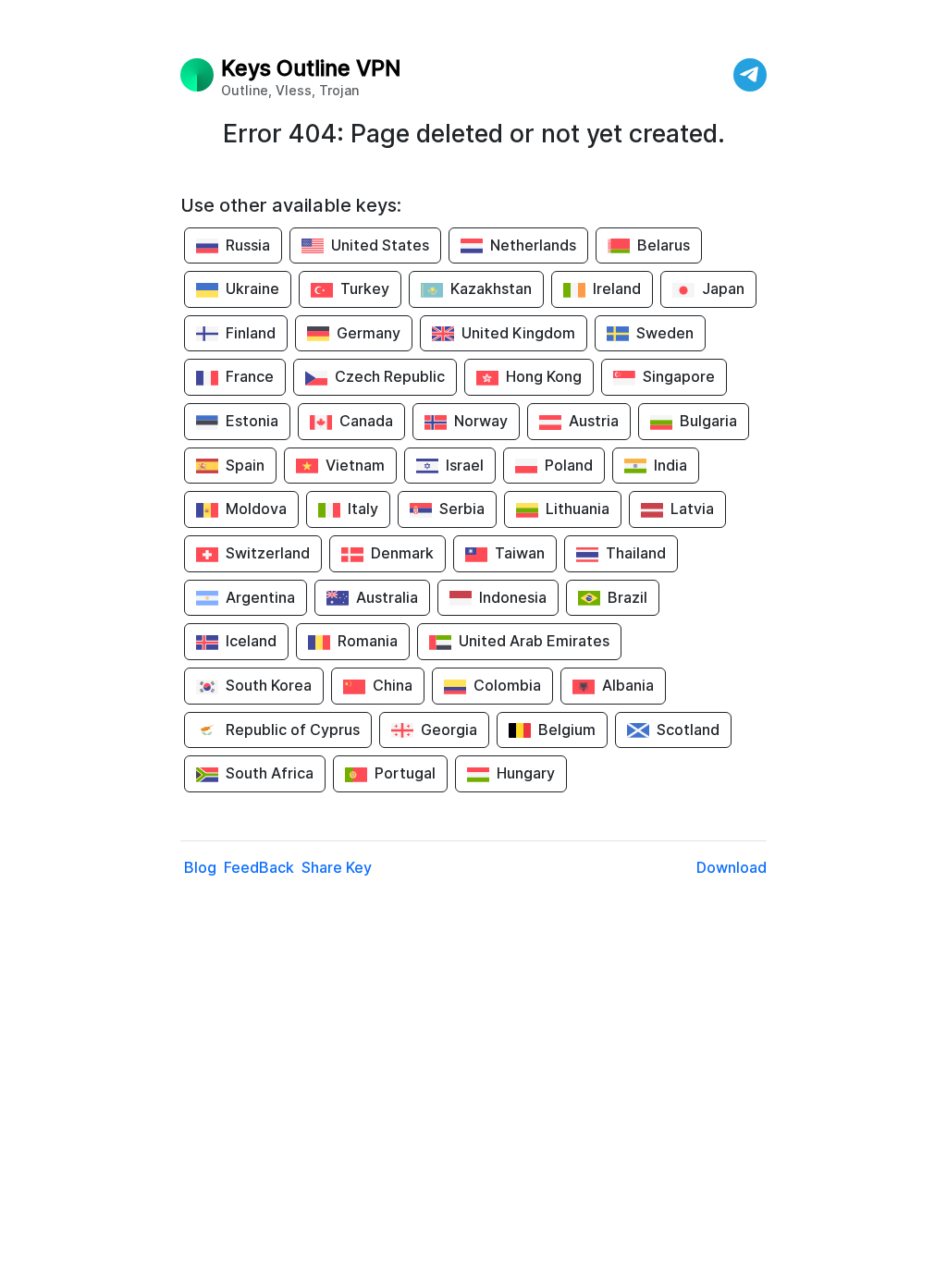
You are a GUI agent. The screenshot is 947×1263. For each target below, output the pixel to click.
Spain (245, 465)
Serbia (462, 508)
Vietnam (355, 465)
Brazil (627, 597)
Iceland (251, 641)
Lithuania (577, 508)
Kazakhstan (491, 288)
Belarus (663, 245)
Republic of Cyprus (293, 729)
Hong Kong (544, 376)
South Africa (270, 773)
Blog (200, 867)
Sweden (665, 333)
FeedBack (259, 867)
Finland (251, 333)
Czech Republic (390, 376)
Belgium (567, 729)
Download (731, 867)
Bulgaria (708, 420)
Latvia (692, 508)
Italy (363, 508)
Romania (368, 641)
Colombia (507, 685)
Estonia (252, 420)
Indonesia (513, 597)
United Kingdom (518, 333)
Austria (594, 420)
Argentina (260, 597)
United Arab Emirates (534, 641)
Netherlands (533, 245)
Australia (387, 597)
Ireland (617, 288)
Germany (368, 333)
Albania (628, 685)
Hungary (526, 773)
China (392, 685)
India (670, 465)
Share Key (336, 867)
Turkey (364, 288)
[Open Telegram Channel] (750, 75)
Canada (366, 420)
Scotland (688, 729)
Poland (569, 465)
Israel (465, 465)
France (250, 376)
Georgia (449, 729)
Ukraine (252, 288)
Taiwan (520, 553)
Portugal (405, 773)
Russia (248, 245)
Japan (723, 288)
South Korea (269, 685)
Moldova (256, 508)
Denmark (402, 553)
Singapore (679, 376)
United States (380, 245)
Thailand (636, 553)
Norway (481, 420)
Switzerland (268, 553)
